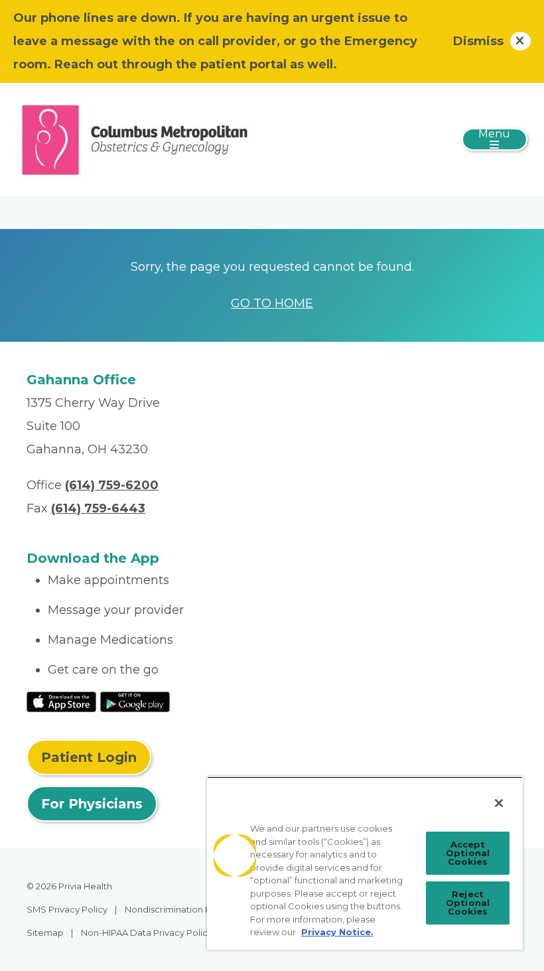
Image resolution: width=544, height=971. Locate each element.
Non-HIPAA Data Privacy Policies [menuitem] (150, 932)
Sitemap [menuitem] (45, 932)
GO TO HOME (272, 303)
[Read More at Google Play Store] (135, 701)
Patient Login (89, 757)
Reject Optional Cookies (468, 903)
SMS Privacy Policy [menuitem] (67, 909)
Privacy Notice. (337, 932)
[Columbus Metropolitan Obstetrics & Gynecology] (135, 138)
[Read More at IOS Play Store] (61, 701)
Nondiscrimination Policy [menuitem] (178, 909)
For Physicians (92, 804)
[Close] (498, 803)
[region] (365, 863)
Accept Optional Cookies (468, 853)
